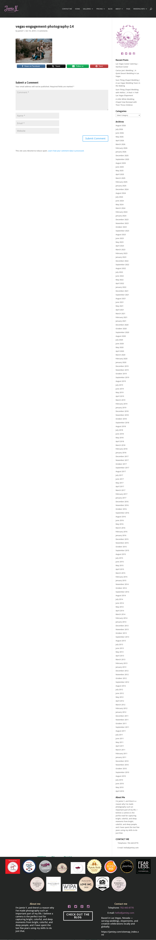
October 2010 (121, 768)
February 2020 (121, 358)
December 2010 (122, 761)
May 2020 (119, 347)
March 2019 (120, 400)
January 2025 (121, 186)
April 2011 (120, 746)
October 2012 (121, 678)
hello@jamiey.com (131, 847)
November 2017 (122, 460)
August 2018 (121, 426)
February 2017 (121, 494)
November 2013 (122, 629)
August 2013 (121, 640)
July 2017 (119, 475)
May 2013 (119, 652)
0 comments (43, 31)
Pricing (99, 9)
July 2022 (119, 272)
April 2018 (120, 441)
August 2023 (121, 234)
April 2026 (120, 140)
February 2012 (121, 708)
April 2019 (120, 396)
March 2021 (120, 313)
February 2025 (121, 182)
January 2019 (121, 407)
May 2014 (119, 607)
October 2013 (121, 633)
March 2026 (120, 144)
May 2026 (119, 137)
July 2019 (119, 385)
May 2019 (119, 392)
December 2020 (122, 325)
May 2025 (119, 170)
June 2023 (120, 238)
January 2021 (121, 321)
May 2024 (119, 204)
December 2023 (122, 219)
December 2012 (122, 671)
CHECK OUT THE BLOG (77, 916)
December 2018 (122, 411)
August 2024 (121, 193)
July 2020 (119, 340)
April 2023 (120, 246)
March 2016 (120, 528)
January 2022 (121, 287)
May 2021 (119, 306)
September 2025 (122, 159)
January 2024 (121, 216)
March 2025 (120, 178)
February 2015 (121, 577)
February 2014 (121, 618)
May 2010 (119, 787)
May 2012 (119, 697)
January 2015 (121, 580)
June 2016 (120, 520)
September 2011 (122, 727)
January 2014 (121, 622)
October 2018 (121, 419)
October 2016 (121, 509)
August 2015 (121, 554)
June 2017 (120, 479)
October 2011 (121, 723)
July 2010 (119, 780)
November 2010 (122, 765)
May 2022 (119, 280)
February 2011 (121, 753)
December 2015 (122, 539)
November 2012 (122, 674)
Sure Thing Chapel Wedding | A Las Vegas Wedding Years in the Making (128, 83)
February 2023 (121, 253)
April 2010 (120, 791)
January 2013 (121, 667)
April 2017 (120, 486)
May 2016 (119, 524)
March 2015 (120, 573)
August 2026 (121, 125)
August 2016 (121, 516)
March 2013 (120, 659)
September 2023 (122, 231)
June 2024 (120, 201)
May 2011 (119, 742)
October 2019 (121, 373)
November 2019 (122, 370)
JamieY (21, 31)
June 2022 (120, 276)
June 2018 (120, 434)
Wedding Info (139, 9)
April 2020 (120, 351)
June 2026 (120, 133)
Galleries (87, 9)
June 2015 (120, 561)
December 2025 (122, 155)
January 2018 (121, 452)
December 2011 (122, 716)
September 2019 (122, 377)
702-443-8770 (132, 843)
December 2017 (122, 456)
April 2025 (120, 174)
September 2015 (122, 550)
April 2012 (120, 701)
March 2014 (120, 614)
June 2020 (120, 343)
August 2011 (121, 731)
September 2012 (122, 682)
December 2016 (122, 501)
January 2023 (121, 257)
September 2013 (122, 637)
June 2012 (120, 693)
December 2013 (122, 625)
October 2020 (121, 328)
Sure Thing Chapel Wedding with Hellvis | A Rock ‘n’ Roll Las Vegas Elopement (127, 92)
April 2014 (120, 610)
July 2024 (119, 197)
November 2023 (122, 223)
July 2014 (119, 599)
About (118, 9)
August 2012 (121, 686)
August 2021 (121, 298)
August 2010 (121, 776)
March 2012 (120, 704)
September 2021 (122, 295)
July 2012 (119, 689)
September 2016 (122, 513)
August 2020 (121, 336)
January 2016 (121, 535)
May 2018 (119, 437)
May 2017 (119, 483)
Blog (110, 9)
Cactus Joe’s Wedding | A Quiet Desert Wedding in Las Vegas (127, 73)
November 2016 (122, 505)
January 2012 (121, 712)
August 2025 (121, 163)
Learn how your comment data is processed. (66, 151)
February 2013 (121, 663)
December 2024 (122, 189)
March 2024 (120, 208)
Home (77, 9)
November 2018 (122, 415)
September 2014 (122, 592)
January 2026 (121, 152)
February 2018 (121, 449)
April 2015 (120, 569)
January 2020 (121, 362)
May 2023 (119, 242)
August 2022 (121, 268)
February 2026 (121, 148)
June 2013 (120, 648)
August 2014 (121, 595)
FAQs (128, 9)
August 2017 (121, 471)
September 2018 (122, 422)
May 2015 (119, 565)
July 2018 (119, 430)
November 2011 (122, 719)
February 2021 (121, 317)
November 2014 (122, 584)
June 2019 (120, 389)
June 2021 (120, 302)
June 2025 (120, 167)
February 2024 (121, 212)
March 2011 (120, 750)
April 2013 (120, 656)
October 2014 (121, 588)
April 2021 (120, 310)
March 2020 (120, 355)
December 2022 (122, 261)
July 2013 (119, 644)
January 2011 (121, 757)
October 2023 (121, 227)
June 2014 (120, 603)
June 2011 (120, 738)
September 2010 (122, 772)
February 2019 (121, 404)
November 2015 (122, 543)
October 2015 (121, 546)
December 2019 (122, 366)
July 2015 (119, 558)
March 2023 (120, 249)
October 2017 (121, 464)
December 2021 (122, 291)
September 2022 (122, 264)
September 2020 (122, 332)
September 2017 (122, 467)
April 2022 (120, 283)
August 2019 (121, 381)
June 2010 (120, 783)
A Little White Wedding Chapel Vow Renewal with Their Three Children (126, 102)
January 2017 (121, 498)
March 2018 (120, 445)
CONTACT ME (67, 9)
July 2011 (119, 735)
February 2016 (121, 531)
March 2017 (120, 490)
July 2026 (119, 129)
